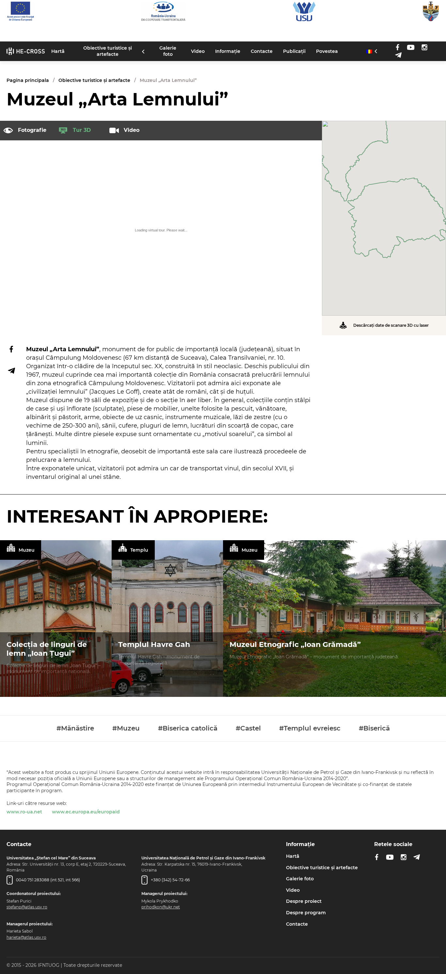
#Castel (248, 728)
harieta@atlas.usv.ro (26, 937)
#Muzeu (126, 728)
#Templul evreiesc (310, 728)
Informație (227, 51)
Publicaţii (294, 51)
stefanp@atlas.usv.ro (27, 906)
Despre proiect (304, 901)
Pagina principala (28, 80)
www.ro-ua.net (24, 812)
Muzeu (27, 550)
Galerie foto (167, 51)
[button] (384, 214)
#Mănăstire (75, 728)
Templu (139, 550)
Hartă (58, 51)
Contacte (262, 51)
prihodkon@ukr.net (160, 906)
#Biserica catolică (187, 728)
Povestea (327, 51)
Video (198, 51)
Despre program (306, 913)
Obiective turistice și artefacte (107, 51)
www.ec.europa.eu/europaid (86, 812)
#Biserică (374, 728)
